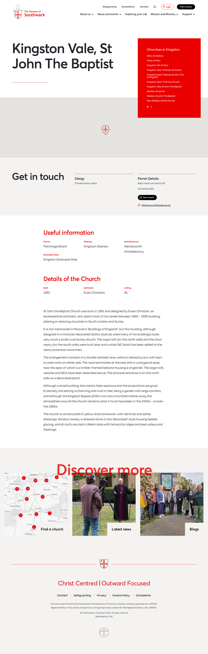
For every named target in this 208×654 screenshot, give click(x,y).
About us (85, 14)
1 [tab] (148, 107)
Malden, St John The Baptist (161, 96)
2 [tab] (151, 107)
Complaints (143, 595)
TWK (111, 616)
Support (187, 14)
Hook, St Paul (153, 60)
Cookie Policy (121, 595)
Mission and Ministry (163, 14)
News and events (108, 14)
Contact (144, 6)
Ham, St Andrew (155, 55)
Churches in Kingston (163, 49)
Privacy (101, 595)
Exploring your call (136, 14)
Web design (100, 616)
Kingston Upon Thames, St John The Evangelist (165, 75)
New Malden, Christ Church (161, 100)
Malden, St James (156, 91)
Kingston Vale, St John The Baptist (164, 86)
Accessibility (128, 6)
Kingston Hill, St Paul (157, 65)
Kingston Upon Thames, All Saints (164, 70)
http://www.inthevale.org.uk (156, 205)
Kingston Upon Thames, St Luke (163, 81)
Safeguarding (109, 6)
